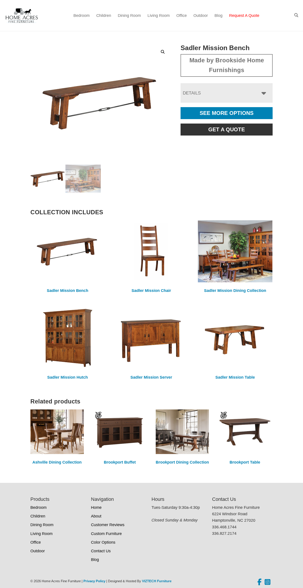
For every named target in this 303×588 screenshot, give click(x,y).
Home (96, 507)
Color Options (103, 542)
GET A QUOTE (226, 129)
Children (103, 15)
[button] (163, 52)
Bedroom (81, 15)
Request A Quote (244, 15)
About (96, 516)
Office (181, 15)
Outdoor (200, 15)
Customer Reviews (107, 525)
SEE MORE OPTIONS (227, 113)
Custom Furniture (106, 533)
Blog (218, 15)
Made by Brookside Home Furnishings (226, 65)
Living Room (159, 15)
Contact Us (101, 551)
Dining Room (129, 15)
